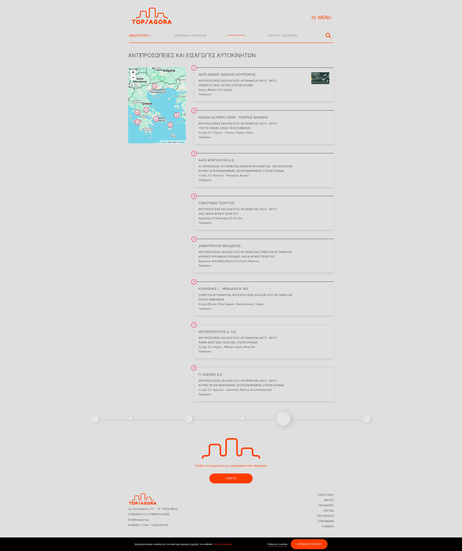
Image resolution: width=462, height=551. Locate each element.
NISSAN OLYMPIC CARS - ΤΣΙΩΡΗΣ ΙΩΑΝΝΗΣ (233, 117)
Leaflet (163, 141)
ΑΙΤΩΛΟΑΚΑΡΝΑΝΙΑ (249, 171)
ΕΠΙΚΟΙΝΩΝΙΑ (326, 521)
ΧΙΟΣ (201, 213)
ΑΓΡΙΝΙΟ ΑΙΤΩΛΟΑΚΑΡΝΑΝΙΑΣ (217, 171)
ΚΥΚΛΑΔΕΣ (234, 256)
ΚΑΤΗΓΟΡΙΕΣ (326, 495)
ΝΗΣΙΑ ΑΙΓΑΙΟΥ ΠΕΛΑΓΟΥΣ (222, 213)
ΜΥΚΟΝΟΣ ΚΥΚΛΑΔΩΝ (212, 256)
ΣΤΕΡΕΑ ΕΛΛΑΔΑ (242, 85)
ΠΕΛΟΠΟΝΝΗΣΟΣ (240, 128)
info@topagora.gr (138, 519)
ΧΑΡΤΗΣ (329, 500)
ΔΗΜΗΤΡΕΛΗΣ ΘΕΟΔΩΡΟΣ (220, 245)
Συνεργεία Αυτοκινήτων (276, 252)
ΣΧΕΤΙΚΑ (328, 510)
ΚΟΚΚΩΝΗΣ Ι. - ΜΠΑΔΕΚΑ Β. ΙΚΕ (223, 288)
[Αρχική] (153, 16)
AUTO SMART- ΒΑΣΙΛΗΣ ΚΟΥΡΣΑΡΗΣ (227, 74)
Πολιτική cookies (222, 544)
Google (182, 141)
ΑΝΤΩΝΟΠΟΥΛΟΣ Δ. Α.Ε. (218, 331)
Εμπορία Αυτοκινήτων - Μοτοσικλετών (266, 166)
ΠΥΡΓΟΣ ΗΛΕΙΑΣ (209, 128)
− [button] (133, 77)
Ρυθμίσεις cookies (277, 544)
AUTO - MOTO (268, 80)
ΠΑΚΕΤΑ (231, 478)
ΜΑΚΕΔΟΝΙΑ (216, 299)
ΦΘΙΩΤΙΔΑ (229, 342)
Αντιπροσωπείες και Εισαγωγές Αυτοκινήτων (228, 80)
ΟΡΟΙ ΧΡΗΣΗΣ (325, 516)
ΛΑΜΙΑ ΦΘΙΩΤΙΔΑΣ (210, 342)
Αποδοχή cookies (309, 544)
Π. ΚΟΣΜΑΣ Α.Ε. (211, 374)
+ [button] (133, 72)
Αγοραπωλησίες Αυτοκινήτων (219, 166)
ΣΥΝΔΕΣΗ (328, 526)
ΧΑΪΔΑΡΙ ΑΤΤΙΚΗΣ (209, 85)
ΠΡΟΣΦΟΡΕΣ (326, 505)
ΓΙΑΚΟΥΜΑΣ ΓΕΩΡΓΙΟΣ (216, 202)
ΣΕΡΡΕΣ (203, 299)
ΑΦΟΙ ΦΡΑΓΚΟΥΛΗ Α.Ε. (217, 160)
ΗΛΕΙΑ (224, 128)
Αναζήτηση (328, 35)
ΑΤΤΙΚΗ (226, 85)
